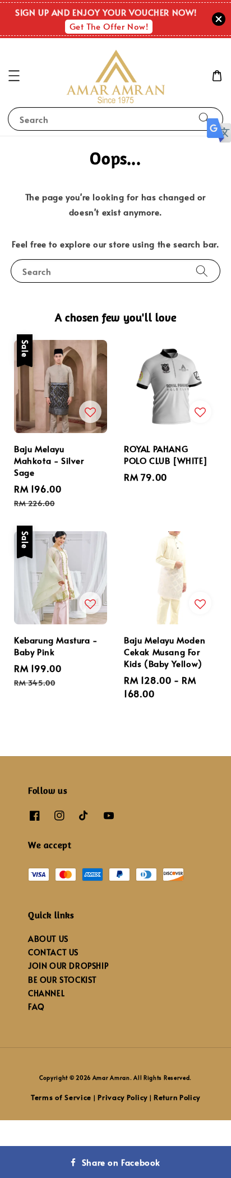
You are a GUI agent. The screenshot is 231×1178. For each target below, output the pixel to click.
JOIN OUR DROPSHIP (68, 965)
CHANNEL (46, 993)
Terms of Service (61, 1097)
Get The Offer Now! (109, 26)
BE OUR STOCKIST (62, 979)
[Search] (205, 119)
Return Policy (177, 1097)
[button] (14, 75)
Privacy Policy (122, 1097)
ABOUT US (48, 938)
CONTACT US (53, 952)
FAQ (36, 1006)
